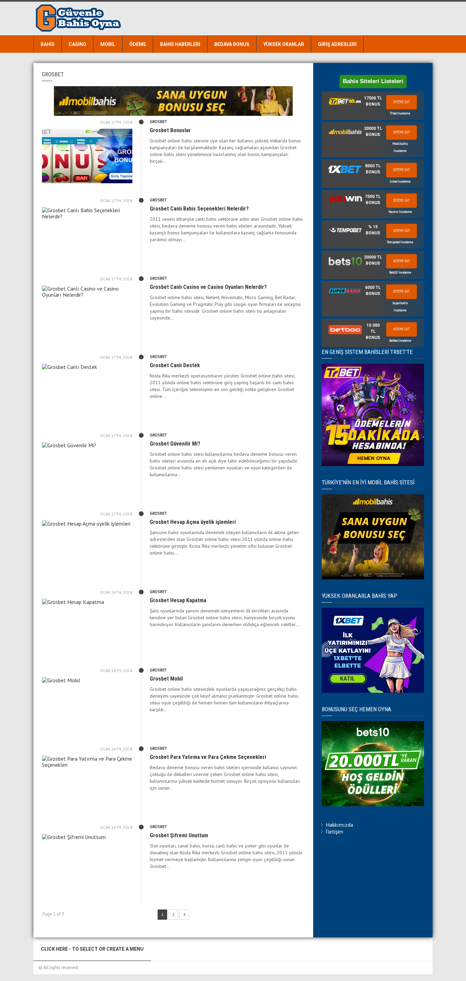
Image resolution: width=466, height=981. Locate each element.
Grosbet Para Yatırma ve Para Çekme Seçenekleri (208, 757)
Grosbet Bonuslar (170, 130)
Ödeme (137, 44)
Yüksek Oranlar (283, 44)
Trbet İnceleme (400, 113)
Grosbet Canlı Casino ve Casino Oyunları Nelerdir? (208, 287)
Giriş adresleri (337, 44)
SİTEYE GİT (401, 102)
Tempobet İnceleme (400, 242)
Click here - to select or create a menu (92, 949)
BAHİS (48, 44)
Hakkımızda (339, 824)
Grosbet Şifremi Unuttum (179, 835)
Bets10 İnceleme (400, 272)
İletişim (334, 831)
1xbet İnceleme (400, 181)
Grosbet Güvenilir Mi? (175, 443)
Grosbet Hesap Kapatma (178, 600)
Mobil (107, 44)
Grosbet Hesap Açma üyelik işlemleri (193, 522)
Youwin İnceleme (400, 212)
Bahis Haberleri (180, 44)
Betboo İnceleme (400, 340)
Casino (77, 44)
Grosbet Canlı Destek (175, 365)
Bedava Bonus (231, 44)
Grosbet (158, 121)
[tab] (373, 106)
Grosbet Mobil (166, 678)
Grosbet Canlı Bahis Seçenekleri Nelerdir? (199, 208)
